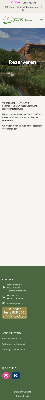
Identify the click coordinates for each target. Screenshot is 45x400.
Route (11, 7)
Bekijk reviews (29, 2)
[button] (41, 20)
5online (27, 391)
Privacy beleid (22, 396)
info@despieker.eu (29, 7)
